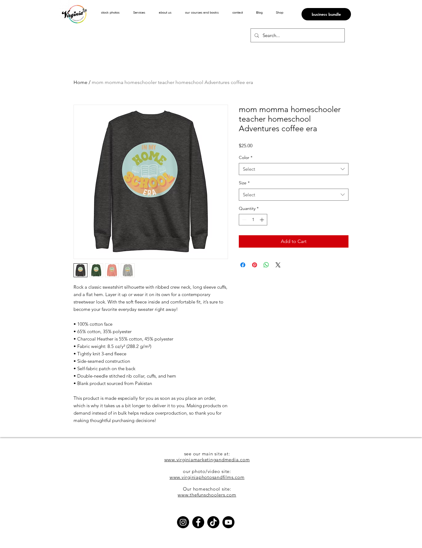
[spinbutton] (253, 219)
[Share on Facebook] (243, 265)
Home (80, 82)
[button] (139, 12)
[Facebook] (198, 522)
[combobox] (293, 169)
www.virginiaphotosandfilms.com (207, 477)
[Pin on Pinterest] (254, 265)
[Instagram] (183, 522)
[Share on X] (278, 265)
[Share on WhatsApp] (266, 265)
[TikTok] (213, 522)
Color (245, 157)
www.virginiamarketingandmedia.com (207, 459)
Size (244, 183)
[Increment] (262, 219)
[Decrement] (243, 219)
